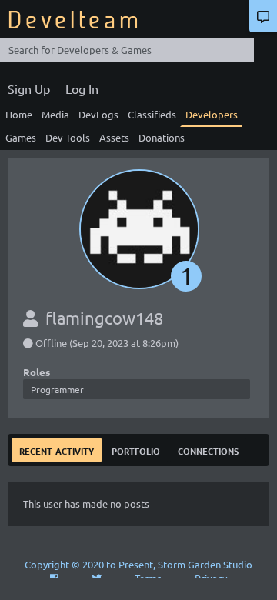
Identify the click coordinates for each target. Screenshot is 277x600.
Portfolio (136, 450)
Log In (81, 88)
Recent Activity (56, 450)
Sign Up (29, 88)
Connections (208, 450)
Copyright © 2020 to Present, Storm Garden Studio (138, 564)
